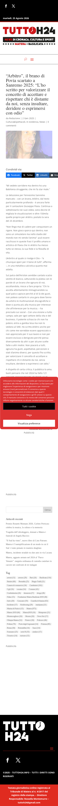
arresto (22, 578)
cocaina (21, 589)
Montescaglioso (14, 616)
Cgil (10, 589)
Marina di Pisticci (15, 609)
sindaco (37, 632)
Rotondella (24, 628)
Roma (11, 628)
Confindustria (14, 593)
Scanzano (12, 632)
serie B (25, 632)
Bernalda (24, 581)
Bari (33, 578)
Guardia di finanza (39, 601)
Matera (31, 609)
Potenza (45, 624)
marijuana (41, 605)
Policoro (42, 620)
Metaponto (44, 612)
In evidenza (32, 121)
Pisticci (29, 620)
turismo (24, 636)
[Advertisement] (29, 464)
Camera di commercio (17, 585)
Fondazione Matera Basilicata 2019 (32, 597)
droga (41, 593)
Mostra (29, 616)
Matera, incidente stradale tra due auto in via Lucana (29, 553)
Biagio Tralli (38, 581)
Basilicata (45, 578)
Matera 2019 (13, 612)
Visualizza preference (29, 423)
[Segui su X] (13, 6)
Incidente (12, 605)
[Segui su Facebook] (6, 6)
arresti (11, 578)
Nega (29, 414)
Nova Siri (42, 616)
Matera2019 (29, 612)
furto (10, 601)
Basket (11, 581)
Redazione (14, 118)
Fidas (11, 597)
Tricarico (12, 636)
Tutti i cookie (29, 406)
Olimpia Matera (14, 620)
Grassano (22, 601)
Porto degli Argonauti (28, 624)
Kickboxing (26, 605)
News (42, 121)
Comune (34, 589)
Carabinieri (36, 585)
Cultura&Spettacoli (15, 121)
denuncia (29, 593)
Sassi (36, 628)
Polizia (11, 624)
